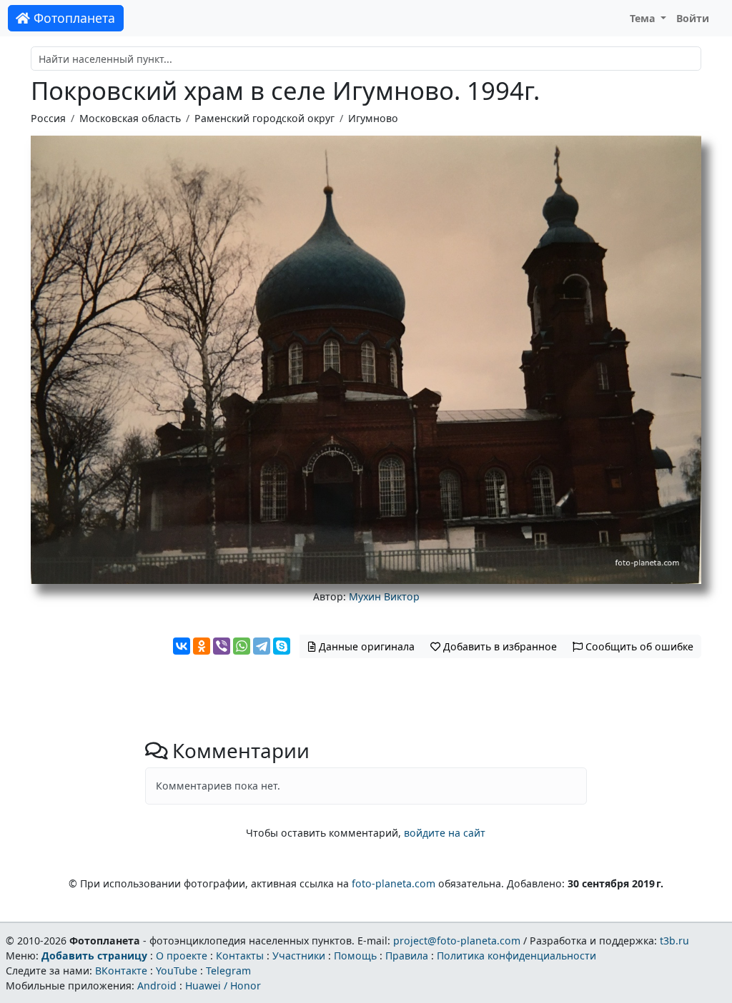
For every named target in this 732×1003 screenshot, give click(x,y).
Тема (644, 18)
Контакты (240, 955)
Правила (406, 955)
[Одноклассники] (201, 646)
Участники (298, 955)
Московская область (130, 118)
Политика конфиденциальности (516, 955)
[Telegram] (261, 646)
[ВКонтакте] (181, 646)
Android (157, 985)
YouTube (176, 970)
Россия (48, 118)
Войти (692, 18)
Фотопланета (72, 17)
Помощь (355, 955)
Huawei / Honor (223, 985)
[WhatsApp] (241, 646)
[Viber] (221, 646)
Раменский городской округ (264, 118)
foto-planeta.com (393, 883)
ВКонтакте (121, 970)
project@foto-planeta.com (456, 940)
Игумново (373, 118)
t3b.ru (674, 940)
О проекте (181, 955)
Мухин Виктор (384, 596)
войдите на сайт (444, 833)
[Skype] (281, 646)
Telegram (228, 970)
